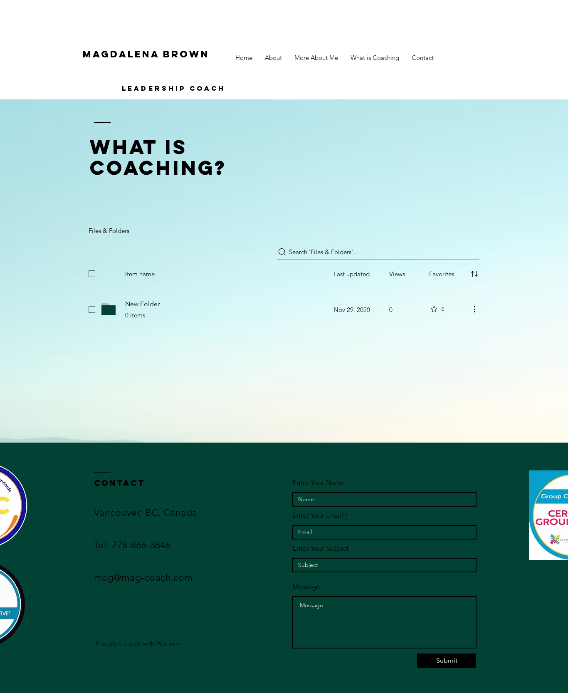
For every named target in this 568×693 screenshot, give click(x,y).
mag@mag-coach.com (143, 577)
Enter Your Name (318, 482)
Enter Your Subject (320, 548)
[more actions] (474, 309)
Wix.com (168, 643)
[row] (284, 272)
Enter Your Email (317, 515)
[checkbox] (92, 273)
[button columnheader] (474, 274)
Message (306, 586)
